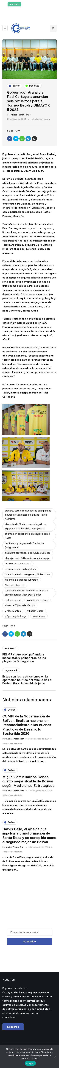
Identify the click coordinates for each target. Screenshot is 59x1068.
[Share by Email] (34, 138)
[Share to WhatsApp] (22, 138)
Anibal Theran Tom (20, 115)
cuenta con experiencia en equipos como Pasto (27, 535)
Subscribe (29, 941)
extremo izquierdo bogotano (20, 569)
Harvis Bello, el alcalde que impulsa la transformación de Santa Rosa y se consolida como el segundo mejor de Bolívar (29, 835)
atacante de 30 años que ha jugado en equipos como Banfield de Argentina (25, 526)
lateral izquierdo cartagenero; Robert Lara (27, 574)
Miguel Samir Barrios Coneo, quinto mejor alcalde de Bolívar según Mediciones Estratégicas (28, 781)
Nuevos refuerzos (15, 585)
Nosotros (13, 1026)
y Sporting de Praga (15, 616)
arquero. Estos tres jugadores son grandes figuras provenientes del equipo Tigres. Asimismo (28, 514)
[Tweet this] (16, 138)
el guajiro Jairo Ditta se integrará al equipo (27, 558)
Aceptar (30, 1063)
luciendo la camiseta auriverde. (21, 579)
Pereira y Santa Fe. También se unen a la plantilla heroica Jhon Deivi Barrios (26, 592)
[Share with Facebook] (9, 138)
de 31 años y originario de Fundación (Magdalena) (24, 545)
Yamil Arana (39, 616)
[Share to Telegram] (28, 138)
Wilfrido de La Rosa (37, 600)
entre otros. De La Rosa (18, 563)
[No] (55, 1056)
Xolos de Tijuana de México (20, 605)
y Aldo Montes (13, 610)
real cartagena (12, 600)
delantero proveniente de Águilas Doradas (28, 552)
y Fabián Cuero (35, 610)
